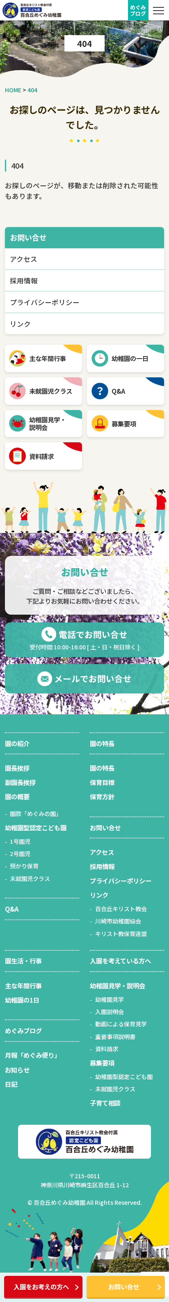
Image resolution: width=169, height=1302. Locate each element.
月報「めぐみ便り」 (32, 1054)
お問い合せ (123, 1286)
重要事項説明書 (115, 1036)
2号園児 (20, 853)
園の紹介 (17, 743)
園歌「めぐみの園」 (36, 813)
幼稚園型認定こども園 (35, 827)
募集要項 (124, 423)
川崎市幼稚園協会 (118, 921)
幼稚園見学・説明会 (117, 985)
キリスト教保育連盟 (121, 934)
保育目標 (102, 782)
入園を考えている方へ (120, 960)
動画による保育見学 (121, 1024)
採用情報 (24, 280)
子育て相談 (105, 1102)
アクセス (23, 259)
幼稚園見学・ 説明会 (47, 423)
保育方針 (102, 796)
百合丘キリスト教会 (121, 909)
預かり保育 (24, 866)
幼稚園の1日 (22, 999)
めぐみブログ (23, 1030)
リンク (20, 324)
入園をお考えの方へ (41, 1286)
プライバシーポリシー (45, 302)
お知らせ (17, 1069)
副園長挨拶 (20, 782)
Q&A (118, 390)
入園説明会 (109, 1012)
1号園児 (20, 841)
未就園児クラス (50, 390)
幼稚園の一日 (130, 358)
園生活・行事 (23, 960)
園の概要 (17, 796)
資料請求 (41, 456)
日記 (11, 1083)
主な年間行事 (47, 358)
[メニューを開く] (158, 10)
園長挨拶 (17, 767)
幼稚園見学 (109, 999)
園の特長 (102, 743)
